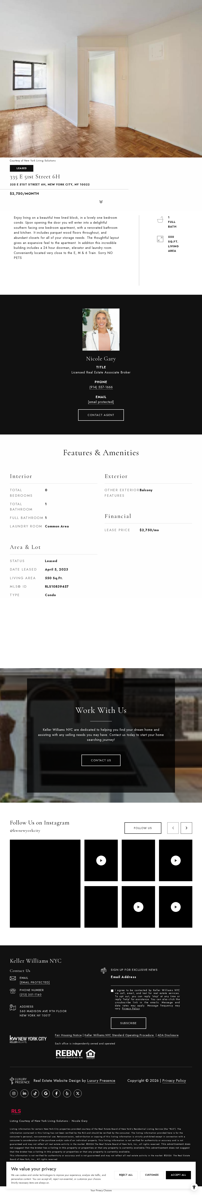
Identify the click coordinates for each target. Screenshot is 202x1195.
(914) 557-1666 (101, 387)
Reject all (126, 1175)
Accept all (178, 1175)
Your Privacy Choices (101, 1190)
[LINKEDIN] (24, 1093)
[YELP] (67, 1093)
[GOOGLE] (46, 1093)
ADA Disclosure (168, 1035)
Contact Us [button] (101, 760)
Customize (152, 1175)
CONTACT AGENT (101, 415)
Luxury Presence (101, 1080)
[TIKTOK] (35, 1093)
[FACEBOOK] (56, 1093)
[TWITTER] (78, 1093)
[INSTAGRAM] (14, 1093)
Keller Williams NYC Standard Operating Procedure (120, 1035)
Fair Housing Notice (68, 1035)
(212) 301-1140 (31, 995)
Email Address (124, 977)
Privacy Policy (130, 1008)
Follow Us (143, 828)
